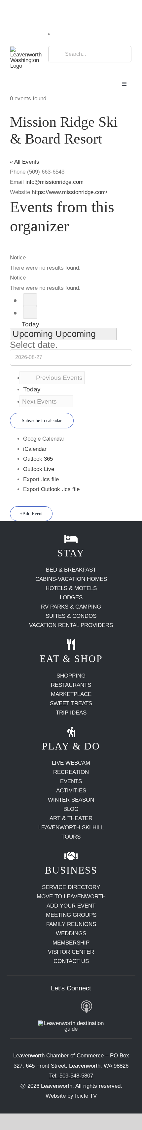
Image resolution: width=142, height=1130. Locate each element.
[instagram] (38, 1006)
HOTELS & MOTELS (71, 588)
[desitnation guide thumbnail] (71, 1023)
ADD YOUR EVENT (71, 906)
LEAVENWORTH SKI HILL (71, 827)
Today (30, 324)
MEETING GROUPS (71, 915)
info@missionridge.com (54, 182)
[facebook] (22, 1006)
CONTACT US (71, 961)
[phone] (119, 1006)
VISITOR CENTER (71, 952)
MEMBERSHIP (71, 943)
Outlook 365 (38, 459)
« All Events (24, 162)
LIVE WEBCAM (71, 763)
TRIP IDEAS (71, 713)
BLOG (71, 809)
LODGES (71, 597)
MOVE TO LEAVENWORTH (71, 896)
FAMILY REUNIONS (71, 924)
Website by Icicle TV (71, 1096)
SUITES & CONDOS (71, 616)
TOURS (71, 837)
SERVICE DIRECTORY (71, 887)
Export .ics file (41, 479)
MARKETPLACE (71, 694)
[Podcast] (86, 1007)
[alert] (71, 263)
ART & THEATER (71, 818)
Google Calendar (43, 439)
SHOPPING (71, 676)
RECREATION (71, 772)
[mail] (103, 1006)
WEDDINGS (71, 933)
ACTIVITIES (71, 790)
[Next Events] (30, 312)
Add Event (32, 513)
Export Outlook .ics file (51, 489)
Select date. (34, 345)
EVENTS (71, 781)
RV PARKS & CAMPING (71, 607)
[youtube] (53, 1006)
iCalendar (35, 449)
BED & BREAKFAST (71, 570)
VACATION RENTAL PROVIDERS (71, 625)
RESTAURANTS (71, 685)
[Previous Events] (30, 299)
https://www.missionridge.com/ (69, 192)
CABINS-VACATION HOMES (71, 579)
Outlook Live (38, 469)
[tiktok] (69, 1006)
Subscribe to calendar (42, 420)
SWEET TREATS (71, 703)
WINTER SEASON (71, 800)
